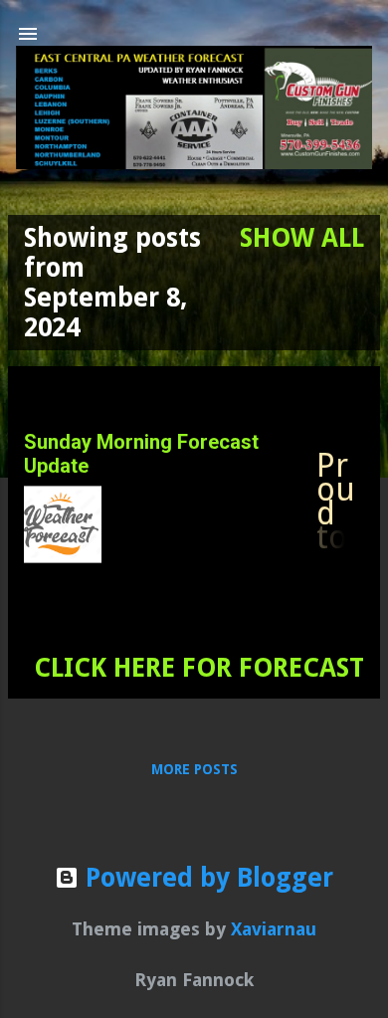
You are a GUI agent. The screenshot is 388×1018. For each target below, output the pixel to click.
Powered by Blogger (206, 878)
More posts (194, 769)
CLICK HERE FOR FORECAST (199, 668)
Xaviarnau (273, 928)
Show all (302, 238)
